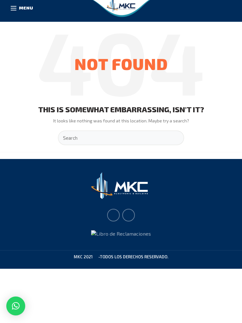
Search (175, 138)
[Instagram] (128, 215)
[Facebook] (113, 215)
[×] (15, 306)
